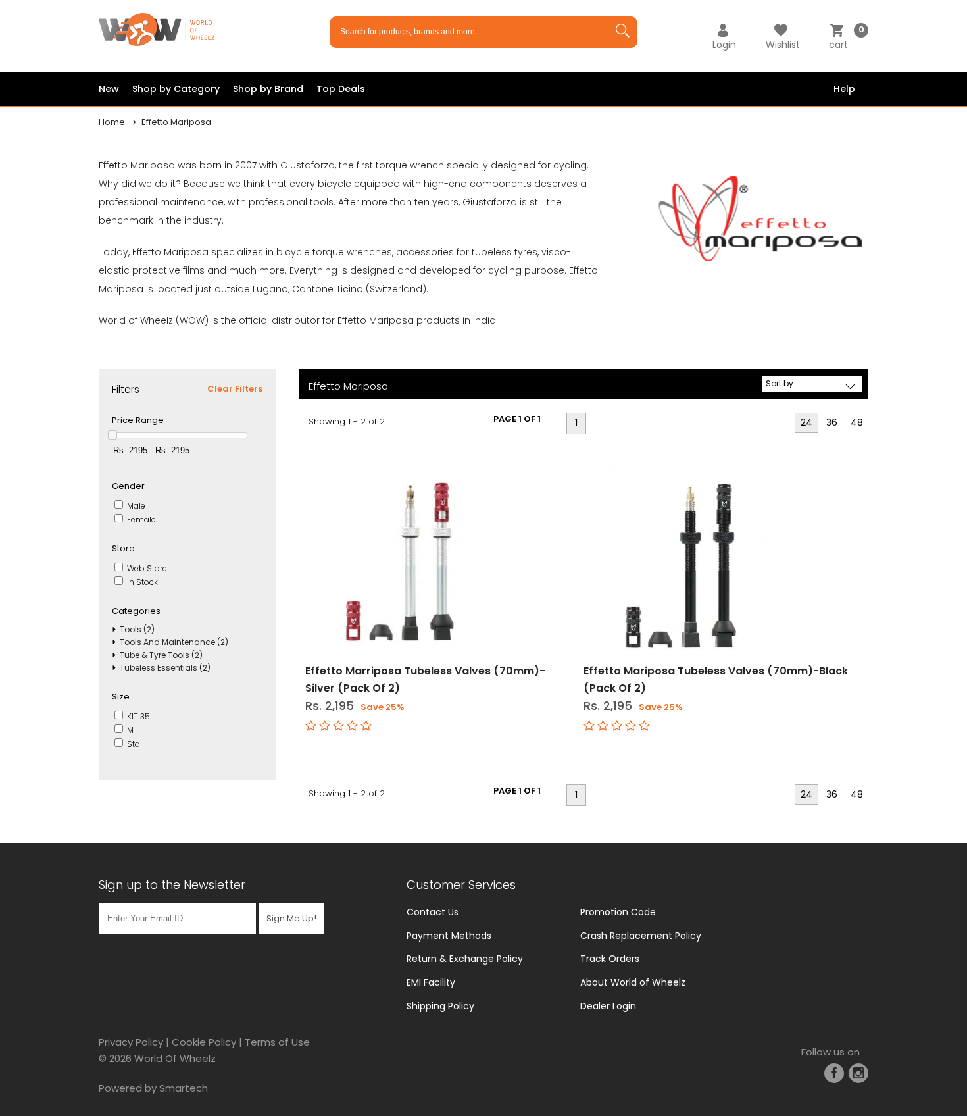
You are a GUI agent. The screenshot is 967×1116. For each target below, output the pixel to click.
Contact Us (433, 912)
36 (831, 422)
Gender (128, 486)
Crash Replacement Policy (640, 935)
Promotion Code (618, 912)
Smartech (183, 1088)
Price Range (138, 420)
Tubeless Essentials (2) (165, 667)
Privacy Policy (131, 1042)
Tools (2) (137, 629)
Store (123, 548)
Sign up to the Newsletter (172, 884)
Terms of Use (277, 1042)
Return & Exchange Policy (465, 958)
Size (121, 696)
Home (112, 122)
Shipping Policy (440, 1006)
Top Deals (340, 88)
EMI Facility (431, 982)
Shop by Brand (268, 88)
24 (806, 422)
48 (857, 422)
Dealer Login (608, 1006)
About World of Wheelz (632, 982)
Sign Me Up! (291, 918)
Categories (136, 611)
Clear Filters (234, 388)
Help (844, 88)
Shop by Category (176, 88)
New (109, 88)
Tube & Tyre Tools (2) (161, 655)
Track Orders (609, 958)
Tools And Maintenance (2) (174, 641)
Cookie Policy (204, 1042)
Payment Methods (449, 935)
